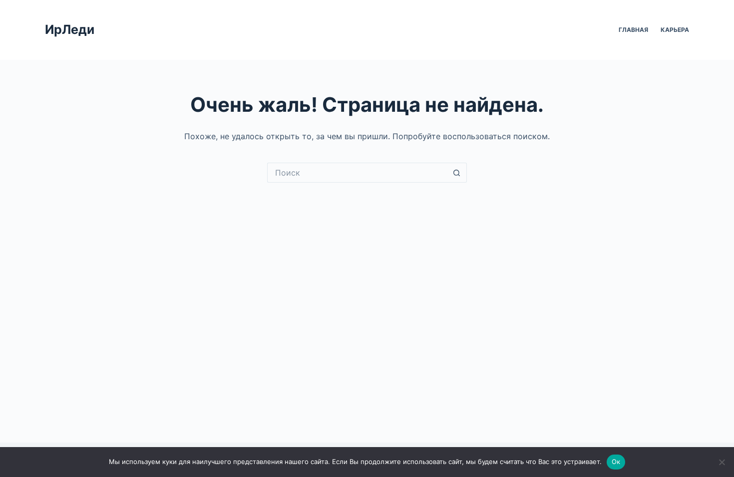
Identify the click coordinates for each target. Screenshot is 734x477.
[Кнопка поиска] (457, 173)
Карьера (675, 29)
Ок (616, 462)
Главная (633, 29)
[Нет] (722, 462)
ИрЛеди (69, 29)
